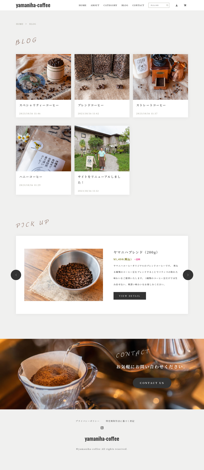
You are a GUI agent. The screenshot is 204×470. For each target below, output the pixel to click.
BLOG (125, 5)
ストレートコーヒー (151, 105)
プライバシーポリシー (88, 421)
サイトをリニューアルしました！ (99, 179)
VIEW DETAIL (129, 295)
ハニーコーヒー (31, 177)
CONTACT (138, 5)
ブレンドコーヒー (91, 105)
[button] (16, 275)
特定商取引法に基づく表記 (120, 421)
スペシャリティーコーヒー (39, 105)
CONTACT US (152, 383)
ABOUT (95, 5)
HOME (82, 5)
